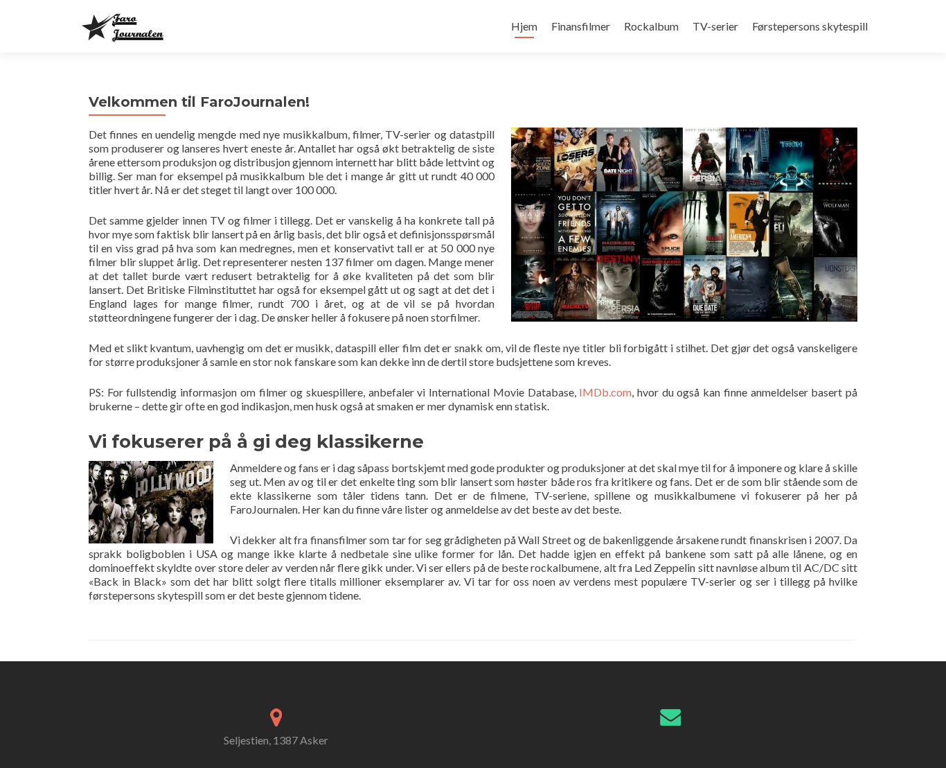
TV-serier (715, 26)
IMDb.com (605, 392)
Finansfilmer (580, 26)
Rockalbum (651, 26)
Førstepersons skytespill (810, 26)
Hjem (524, 26)
